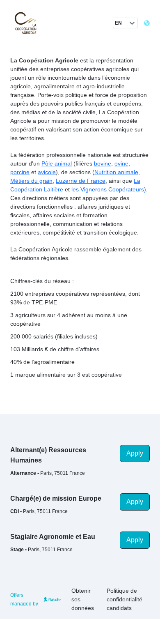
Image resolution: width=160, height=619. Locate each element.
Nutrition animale (116, 172)
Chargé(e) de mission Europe (55, 498)
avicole (47, 172)
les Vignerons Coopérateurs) (108, 189)
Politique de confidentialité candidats (124, 599)
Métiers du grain (31, 180)
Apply (134, 453)
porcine (20, 172)
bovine (102, 163)
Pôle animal (56, 163)
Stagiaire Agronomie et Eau (52, 536)
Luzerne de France (80, 180)
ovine (121, 163)
